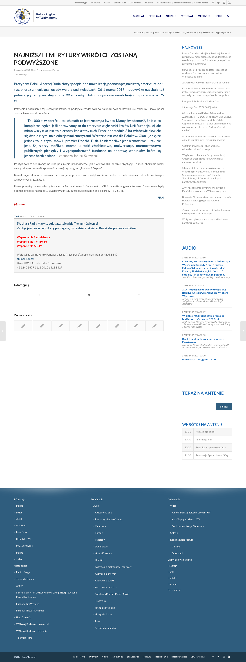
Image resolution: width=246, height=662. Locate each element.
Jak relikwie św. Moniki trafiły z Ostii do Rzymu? (206, 82)
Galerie (174, 532)
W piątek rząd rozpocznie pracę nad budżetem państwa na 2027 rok (203, 317)
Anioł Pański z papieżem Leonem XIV (191, 512)
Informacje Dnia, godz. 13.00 (199, 359)
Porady (99, 532)
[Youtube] (229, 2)
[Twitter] (218, 2)
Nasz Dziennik (164, 2)
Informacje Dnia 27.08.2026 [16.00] (199, 107)
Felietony (100, 539)
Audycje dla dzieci (104, 580)
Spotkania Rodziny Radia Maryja (112, 594)
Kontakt (172, 578)
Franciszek (21, 532)
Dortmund (177, 553)
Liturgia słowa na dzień (180, 559)
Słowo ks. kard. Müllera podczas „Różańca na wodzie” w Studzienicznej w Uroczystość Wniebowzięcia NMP (204, 73)
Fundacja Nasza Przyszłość (30, 610)
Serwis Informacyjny (105, 628)
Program (172, 565)
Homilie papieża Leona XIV (186, 519)
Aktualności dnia (103, 512)
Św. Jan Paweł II (24, 545)
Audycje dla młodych (106, 587)
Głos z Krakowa (103, 553)
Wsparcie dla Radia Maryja (33, 237)
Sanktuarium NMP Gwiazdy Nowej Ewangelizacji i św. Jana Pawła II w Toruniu (46, 595)
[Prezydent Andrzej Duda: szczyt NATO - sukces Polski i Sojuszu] (79, 325)
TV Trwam (95, 2)
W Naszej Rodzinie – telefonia (31, 631)
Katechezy (100, 526)
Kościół (18, 519)
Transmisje (100, 600)
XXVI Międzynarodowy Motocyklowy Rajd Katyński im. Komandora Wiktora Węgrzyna (205, 292)
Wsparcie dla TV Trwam (32, 241)
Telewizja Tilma (24, 637)
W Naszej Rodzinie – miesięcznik (33, 624)
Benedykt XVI (23, 539)
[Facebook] (213, 2)
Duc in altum (101, 546)
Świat (19, 512)
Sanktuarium (120, 2)
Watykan (21, 525)
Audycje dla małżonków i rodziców (113, 566)
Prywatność (174, 590)
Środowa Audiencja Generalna (188, 526)
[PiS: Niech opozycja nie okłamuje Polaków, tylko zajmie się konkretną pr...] (3, 331)
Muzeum (149, 2)
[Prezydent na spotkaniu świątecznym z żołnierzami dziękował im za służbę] (117, 325)
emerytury (41, 216)
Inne (97, 621)
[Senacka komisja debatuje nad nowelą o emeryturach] (23, 325)
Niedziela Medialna (105, 607)
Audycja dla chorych (105, 573)
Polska (177, 32)
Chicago (176, 546)
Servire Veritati (201, 2)
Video (173, 505)
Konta (171, 571)
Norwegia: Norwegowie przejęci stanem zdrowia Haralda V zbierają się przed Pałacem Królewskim (206, 200)
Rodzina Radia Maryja (181, 539)
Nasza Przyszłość (182, 2)
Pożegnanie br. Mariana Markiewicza (200, 101)
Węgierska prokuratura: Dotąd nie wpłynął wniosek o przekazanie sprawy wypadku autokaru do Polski (203, 158)
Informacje (167, 32)
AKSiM (107, 2)
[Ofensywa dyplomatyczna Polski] (136, 325)
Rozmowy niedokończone (108, 519)
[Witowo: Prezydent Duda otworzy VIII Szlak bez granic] (98, 325)
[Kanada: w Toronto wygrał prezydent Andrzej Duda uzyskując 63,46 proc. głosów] (61, 325)
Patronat (172, 584)
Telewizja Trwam (25, 579)
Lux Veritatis (135, 2)
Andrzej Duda (27, 216)
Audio (189, 248)
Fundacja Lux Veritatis (27, 603)
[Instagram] (223, 2)
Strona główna (152, 32)
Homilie (99, 560)
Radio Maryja (81, 2)
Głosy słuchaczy (103, 614)
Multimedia (97, 499)
